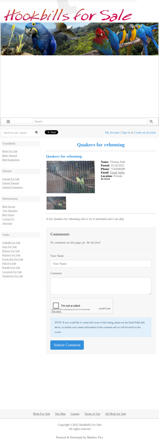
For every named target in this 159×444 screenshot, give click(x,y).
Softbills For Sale (11, 242)
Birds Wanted (9, 155)
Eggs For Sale (9, 246)
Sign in (126, 132)
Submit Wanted (10, 183)
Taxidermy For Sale (12, 276)
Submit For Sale (10, 179)
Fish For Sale (9, 263)
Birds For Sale (9, 151)
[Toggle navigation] (8, 122)
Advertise (7, 223)
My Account (112, 132)
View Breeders (10, 210)
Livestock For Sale (12, 272)
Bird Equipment (11, 159)
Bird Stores (8, 215)
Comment (56, 273)
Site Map (60, 413)
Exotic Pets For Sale (12, 259)
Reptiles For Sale (11, 267)
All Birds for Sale (115, 413)
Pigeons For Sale (11, 251)
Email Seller (117, 172)
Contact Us (8, 219)
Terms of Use (92, 413)
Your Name (57, 255)
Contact (75, 413)
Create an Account (145, 132)
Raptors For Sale (11, 255)
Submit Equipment (12, 187)
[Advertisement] (79, 86)
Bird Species (8, 206)
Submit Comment (67, 345)
